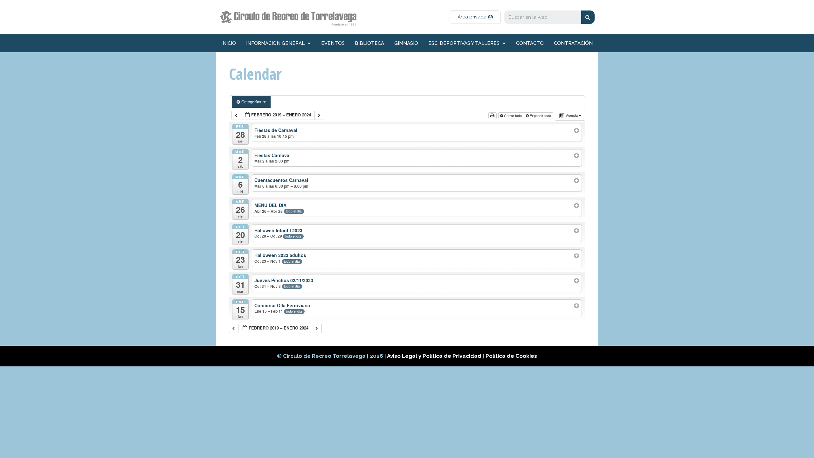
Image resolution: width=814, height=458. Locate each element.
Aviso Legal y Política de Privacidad (435, 356)
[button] (475, 17)
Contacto (530, 43)
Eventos (333, 43)
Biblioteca (369, 43)
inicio (228, 43)
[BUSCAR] (588, 17)
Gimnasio (406, 43)
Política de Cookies (511, 356)
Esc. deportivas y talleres (464, 43)
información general (275, 43)
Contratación (573, 43)
